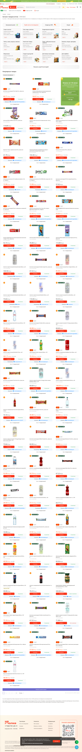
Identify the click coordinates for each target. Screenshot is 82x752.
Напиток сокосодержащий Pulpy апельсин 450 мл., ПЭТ (13, 556)
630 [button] (16, 693)
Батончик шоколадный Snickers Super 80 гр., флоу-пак (41, 266)
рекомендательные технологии (19, 745)
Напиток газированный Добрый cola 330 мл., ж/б (66, 352)
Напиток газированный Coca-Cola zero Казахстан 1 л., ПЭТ (41, 586)
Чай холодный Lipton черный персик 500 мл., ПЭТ (13, 615)
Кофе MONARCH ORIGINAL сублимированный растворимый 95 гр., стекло (65, 586)
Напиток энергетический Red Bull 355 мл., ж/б (65, 380)
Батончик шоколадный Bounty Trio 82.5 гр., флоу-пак (67, 439)
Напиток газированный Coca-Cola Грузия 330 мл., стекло (13, 410)
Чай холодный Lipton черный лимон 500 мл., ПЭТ (66, 526)
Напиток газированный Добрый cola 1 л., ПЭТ (65, 497)
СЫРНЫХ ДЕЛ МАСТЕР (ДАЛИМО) (18, 101)
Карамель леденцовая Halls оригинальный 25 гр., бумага (40, 645)
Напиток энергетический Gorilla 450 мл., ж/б (39, 497)
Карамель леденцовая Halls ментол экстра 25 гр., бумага (13, 498)
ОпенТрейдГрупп (47, 101)
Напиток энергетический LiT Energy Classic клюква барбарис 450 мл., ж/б (40, 381)
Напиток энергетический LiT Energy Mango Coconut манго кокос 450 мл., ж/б (14, 439)
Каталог (9, 14)
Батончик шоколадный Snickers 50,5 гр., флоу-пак (40, 323)
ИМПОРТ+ (45, 131)
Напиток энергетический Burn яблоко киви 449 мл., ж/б (41, 556)
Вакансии (50, 730)
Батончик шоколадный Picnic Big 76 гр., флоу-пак (13, 91)
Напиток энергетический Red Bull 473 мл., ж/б (12, 352)
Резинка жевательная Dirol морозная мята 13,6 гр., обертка (40, 121)
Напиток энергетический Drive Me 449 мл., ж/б (65, 295)
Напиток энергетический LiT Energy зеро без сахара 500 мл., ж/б (66, 616)
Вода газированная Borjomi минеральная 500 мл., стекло (66, 410)
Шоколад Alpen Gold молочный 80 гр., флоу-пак (39, 237)
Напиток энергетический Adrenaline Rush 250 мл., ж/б (14, 295)
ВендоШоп (70, 304)
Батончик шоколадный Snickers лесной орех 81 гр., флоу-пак (40, 616)
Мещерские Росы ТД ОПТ (18, 420)
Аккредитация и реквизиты (9, 750)
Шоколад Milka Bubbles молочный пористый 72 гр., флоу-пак (66, 238)
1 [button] (3, 693)
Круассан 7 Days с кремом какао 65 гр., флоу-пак (13, 149)
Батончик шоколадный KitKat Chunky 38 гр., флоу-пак (41, 439)
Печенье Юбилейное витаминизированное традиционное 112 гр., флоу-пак (41, 92)
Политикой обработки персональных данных (32, 743)
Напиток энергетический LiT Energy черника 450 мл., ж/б (67, 323)
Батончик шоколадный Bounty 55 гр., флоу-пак (39, 526)
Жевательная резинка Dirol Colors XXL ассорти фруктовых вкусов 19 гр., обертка (39, 209)
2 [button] (6, 693)
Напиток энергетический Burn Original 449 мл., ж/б (66, 266)
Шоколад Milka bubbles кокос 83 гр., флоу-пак (12, 120)
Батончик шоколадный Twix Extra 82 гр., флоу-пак (13, 380)
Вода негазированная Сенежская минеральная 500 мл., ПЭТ (14, 527)
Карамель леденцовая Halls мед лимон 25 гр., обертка (14, 644)
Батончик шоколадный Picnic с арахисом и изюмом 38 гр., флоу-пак (14, 209)
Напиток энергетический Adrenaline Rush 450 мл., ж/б (14, 266)
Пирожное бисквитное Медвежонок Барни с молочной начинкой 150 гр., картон (39, 150)
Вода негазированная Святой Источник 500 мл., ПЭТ (14, 323)
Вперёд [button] (20, 693)
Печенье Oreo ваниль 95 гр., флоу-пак (64, 149)
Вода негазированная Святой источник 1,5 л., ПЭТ (13, 673)
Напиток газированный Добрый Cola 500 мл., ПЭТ (40, 468)
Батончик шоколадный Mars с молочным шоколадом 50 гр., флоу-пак (67, 645)
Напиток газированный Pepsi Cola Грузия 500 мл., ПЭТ (14, 585)
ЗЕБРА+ (18, 304)
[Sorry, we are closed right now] (76, 747)
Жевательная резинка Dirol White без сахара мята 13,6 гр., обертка (41, 179)
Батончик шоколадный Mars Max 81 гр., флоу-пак (66, 468)
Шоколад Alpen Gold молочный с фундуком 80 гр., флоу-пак (66, 556)
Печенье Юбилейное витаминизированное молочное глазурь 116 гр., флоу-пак (14, 238)
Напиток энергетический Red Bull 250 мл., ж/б (39, 295)
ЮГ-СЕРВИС (68, 625)
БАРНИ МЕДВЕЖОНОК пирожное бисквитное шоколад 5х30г (67, 209)
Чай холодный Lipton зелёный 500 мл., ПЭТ (38, 352)
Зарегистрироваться (61, 1)
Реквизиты (50, 728)
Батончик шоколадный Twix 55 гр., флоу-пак (39, 409)
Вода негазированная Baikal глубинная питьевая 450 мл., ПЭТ (14, 469)
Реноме (69, 596)
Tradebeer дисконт (18, 449)
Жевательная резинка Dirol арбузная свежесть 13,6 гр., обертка (14, 179)
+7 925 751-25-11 (71, 3)
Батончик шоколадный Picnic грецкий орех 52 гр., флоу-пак (66, 179)
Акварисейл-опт (18, 276)
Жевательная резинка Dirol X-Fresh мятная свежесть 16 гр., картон (67, 121)
